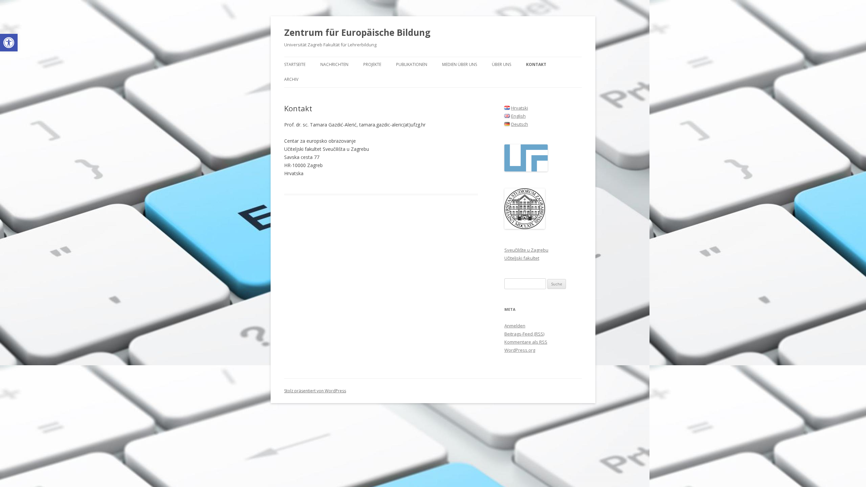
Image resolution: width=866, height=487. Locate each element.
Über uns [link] (501, 64)
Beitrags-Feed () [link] (524, 334)
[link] (9, 42)
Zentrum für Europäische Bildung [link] (357, 32)
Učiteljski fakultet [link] (521, 258)
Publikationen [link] (411, 64)
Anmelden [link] (514, 326)
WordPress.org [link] (519, 350)
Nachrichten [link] (334, 64)
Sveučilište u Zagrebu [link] (526, 250)
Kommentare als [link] (525, 342)
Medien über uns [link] (459, 64)
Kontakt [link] (536, 64)
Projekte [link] (372, 64)
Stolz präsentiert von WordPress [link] (315, 391)
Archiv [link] (291, 79)
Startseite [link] (294, 64)
